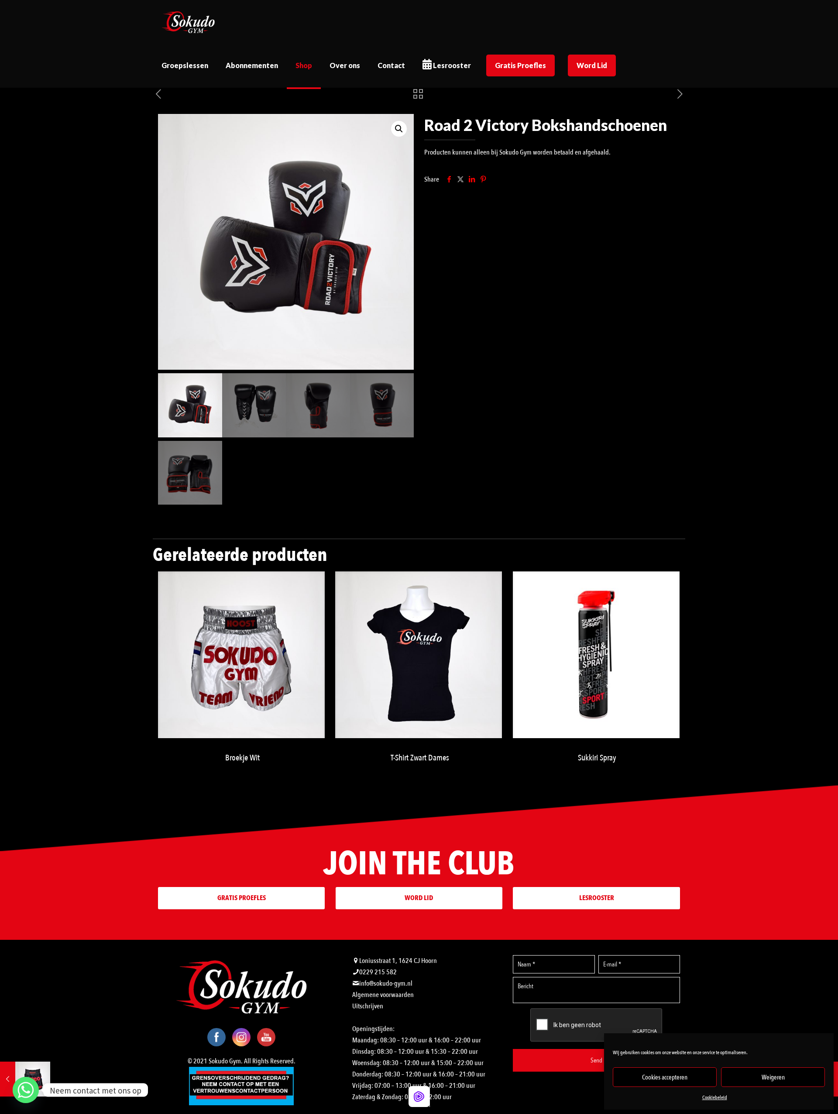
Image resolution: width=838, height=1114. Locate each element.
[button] (399, 129)
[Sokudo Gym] (188, 22)
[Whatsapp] (26, 1090)
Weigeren (773, 1077)
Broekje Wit (242, 757)
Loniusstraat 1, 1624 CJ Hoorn (398, 961)
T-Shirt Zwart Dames (420, 757)
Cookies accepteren (664, 1077)
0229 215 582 (378, 972)
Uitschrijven (367, 1006)
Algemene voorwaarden (383, 995)
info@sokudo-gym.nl (385, 983)
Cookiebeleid (714, 1097)
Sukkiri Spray (597, 757)
